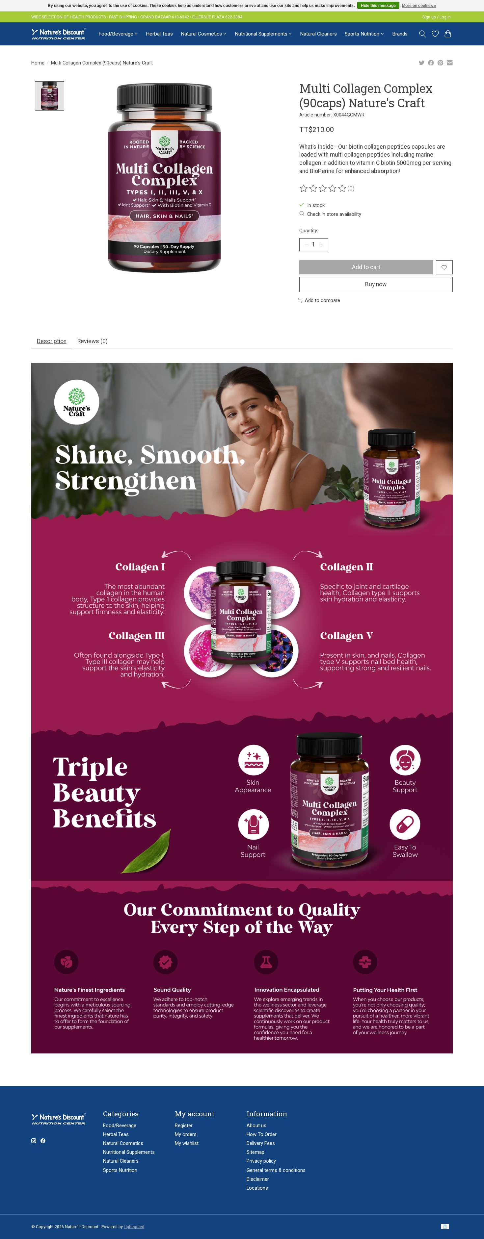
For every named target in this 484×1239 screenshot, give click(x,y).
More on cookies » (419, 5)
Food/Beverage (119, 1125)
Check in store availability (334, 214)
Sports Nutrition (120, 1170)
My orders (186, 1134)
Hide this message (378, 5)
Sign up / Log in (436, 17)
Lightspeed (134, 1227)
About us (256, 1125)
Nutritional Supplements (129, 1152)
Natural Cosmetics (123, 1143)
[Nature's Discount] (61, 34)
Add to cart (366, 267)
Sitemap (255, 1152)
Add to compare (322, 300)
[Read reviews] (323, 188)
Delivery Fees (261, 1143)
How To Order (262, 1134)
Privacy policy (261, 1161)
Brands (400, 34)
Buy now (376, 284)
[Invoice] (445, 1227)
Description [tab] (52, 341)
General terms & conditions (276, 1170)
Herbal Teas (159, 34)
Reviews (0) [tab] (92, 341)
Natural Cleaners (318, 34)
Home (37, 63)
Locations (257, 1188)
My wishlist (187, 1143)
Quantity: (308, 231)
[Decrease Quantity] (306, 244)
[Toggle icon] (422, 34)
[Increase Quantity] (321, 244)
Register (184, 1125)
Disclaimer (258, 1179)
